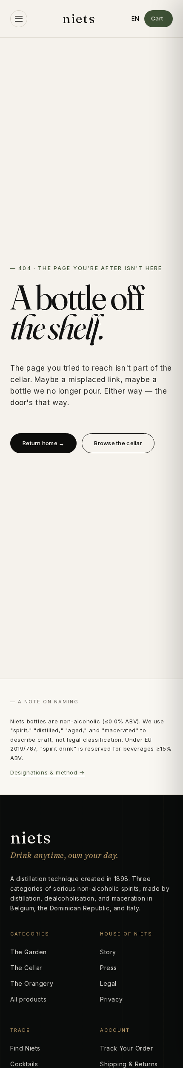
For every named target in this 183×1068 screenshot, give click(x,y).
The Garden (28, 952)
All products (28, 999)
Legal (108, 983)
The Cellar (26, 967)
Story (108, 952)
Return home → (43, 443)
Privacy (111, 999)
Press (108, 967)
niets (79, 18)
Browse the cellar (118, 443)
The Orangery (31, 983)
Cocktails (24, 1064)
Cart (157, 18)
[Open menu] (18, 18)
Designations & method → (47, 772)
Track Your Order (126, 1048)
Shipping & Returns (129, 1064)
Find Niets (25, 1048)
